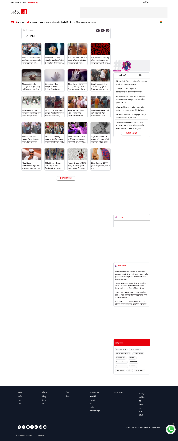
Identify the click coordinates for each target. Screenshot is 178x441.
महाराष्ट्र (42, 22)
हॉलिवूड (44, 400)
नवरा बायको (133, 362)
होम (24, 30)
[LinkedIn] (36, 427)
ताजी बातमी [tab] (122, 75)
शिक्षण (19, 404)
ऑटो (140, 401)
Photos (141, 412)
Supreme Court (121, 362)
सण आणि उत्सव (95, 411)
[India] (161, 22)
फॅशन (91, 404)
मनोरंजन (77, 22)
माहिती (19, 400)
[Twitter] (103, 30)
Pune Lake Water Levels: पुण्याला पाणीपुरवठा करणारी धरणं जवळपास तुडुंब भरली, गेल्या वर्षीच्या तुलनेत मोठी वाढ (130, 99)
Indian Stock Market (123, 354)
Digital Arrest (138, 354)
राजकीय (20, 396)
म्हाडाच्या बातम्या (120, 358)
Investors (157, 428)
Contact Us (149, 428)
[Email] (45, 427)
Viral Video (120, 370)
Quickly (21, 22)
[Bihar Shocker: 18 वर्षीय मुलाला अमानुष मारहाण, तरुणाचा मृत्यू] (100, 154)
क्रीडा (71, 22)
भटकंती (92, 400)
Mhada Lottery (121, 350)
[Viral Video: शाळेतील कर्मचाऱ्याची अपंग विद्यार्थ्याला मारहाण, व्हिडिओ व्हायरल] (31, 128)
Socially (34, 22)
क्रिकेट (68, 396)
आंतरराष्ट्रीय (56, 22)
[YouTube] (28, 427)
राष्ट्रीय (48, 22)
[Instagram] (32, 427)
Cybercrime (139, 370)
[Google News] (40, 427)
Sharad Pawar (134, 350)
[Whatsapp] (107, 30)
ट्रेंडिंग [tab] (140, 75)
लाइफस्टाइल (85, 22)
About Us (129, 428)
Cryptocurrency (121, 366)
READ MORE (131, 133)
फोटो (140, 408)
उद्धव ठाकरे (132, 358)
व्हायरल (93, 22)
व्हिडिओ (141, 415)
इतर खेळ (133, 366)
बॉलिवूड (44, 396)
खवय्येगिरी (93, 396)
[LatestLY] (19, 13)
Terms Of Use (139, 428)
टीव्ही (43, 404)
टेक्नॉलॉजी (64, 22)
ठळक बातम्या (118, 392)
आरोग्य (130, 370)
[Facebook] (98, 30)
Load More (66, 178)
